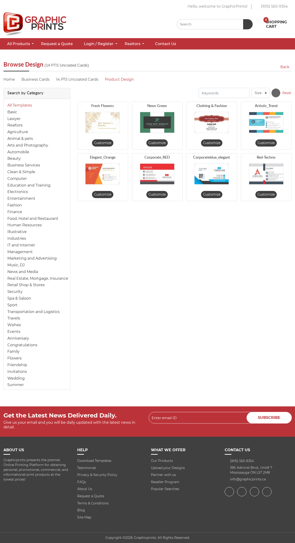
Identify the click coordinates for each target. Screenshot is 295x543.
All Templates (19, 105)
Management (20, 252)
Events (13, 331)
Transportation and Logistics (33, 312)
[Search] (275, 93)
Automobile (18, 152)
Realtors (15, 125)
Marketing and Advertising (32, 258)
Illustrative (17, 232)
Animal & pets (20, 138)
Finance (14, 212)
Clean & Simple (21, 172)
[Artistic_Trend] (266, 122)
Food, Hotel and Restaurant (32, 218)
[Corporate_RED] (157, 173)
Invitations (17, 371)
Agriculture (17, 132)
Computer (17, 178)
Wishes (14, 325)
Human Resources (24, 225)
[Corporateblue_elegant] (211, 173)
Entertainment (21, 198)
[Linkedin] (267, 491)
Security (15, 291)
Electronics (17, 192)
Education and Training (28, 185)
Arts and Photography (27, 145)
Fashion (14, 205)
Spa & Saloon (19, 298)
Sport (12, 305)
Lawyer (14, 119)
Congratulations (22, 345)
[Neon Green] (157, 122)
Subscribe (269, 417)
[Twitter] (242, 491)
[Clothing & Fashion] (211, 122)
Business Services (23, 165)
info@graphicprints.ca (248, 479)
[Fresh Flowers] (102, 122)
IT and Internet (21, 245)
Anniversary (18, 338)
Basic (12, 112)
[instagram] (255, 491)
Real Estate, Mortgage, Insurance (37, 278)
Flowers (14, 358)
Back (284, 67)
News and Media (22, 272)
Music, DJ (16, 265)
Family (13, 351)
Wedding (16, 378)
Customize (102, 143)
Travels (13, 318)
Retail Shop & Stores (26, 285)
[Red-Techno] (266, 173)
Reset (286, 93)
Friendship (17, 365)
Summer (15, 385)
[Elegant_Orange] (102, 173)
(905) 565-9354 (274, 6)
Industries (16, 238)
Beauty (14, 158)
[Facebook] (230, 491)
